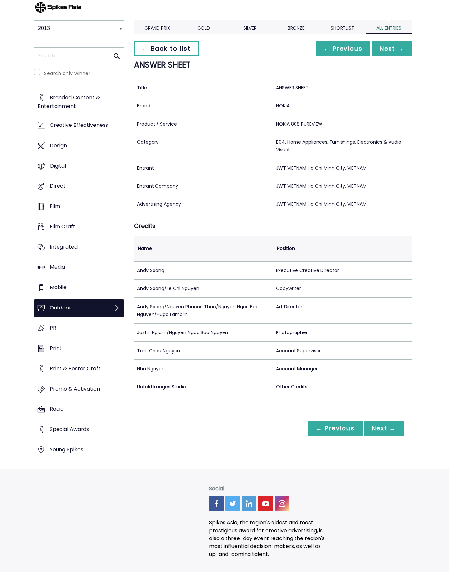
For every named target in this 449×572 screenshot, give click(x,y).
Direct (58, 186)
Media (57, 267)
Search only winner (67, 73)
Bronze (296, 28)
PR (53, 328)
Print (56, 348)
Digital (58, 166)
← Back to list (166, 48)
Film (55, 206)
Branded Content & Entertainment (69, 102)
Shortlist (342, 28)
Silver (250, 28)
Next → (392, 48)
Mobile (58, 287)
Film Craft (62, 226)
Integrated (64, 247)
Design (58, 145)
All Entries (388, 28)
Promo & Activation (75, 389)
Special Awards (69, 429)
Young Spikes (66, 449)
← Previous (343, 48)
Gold (203, 28)
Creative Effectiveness (79, 125)
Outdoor (60, 307)
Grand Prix (157, 28)
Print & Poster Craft (75, 368)
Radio (57, 409)
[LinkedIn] (249, 503)
